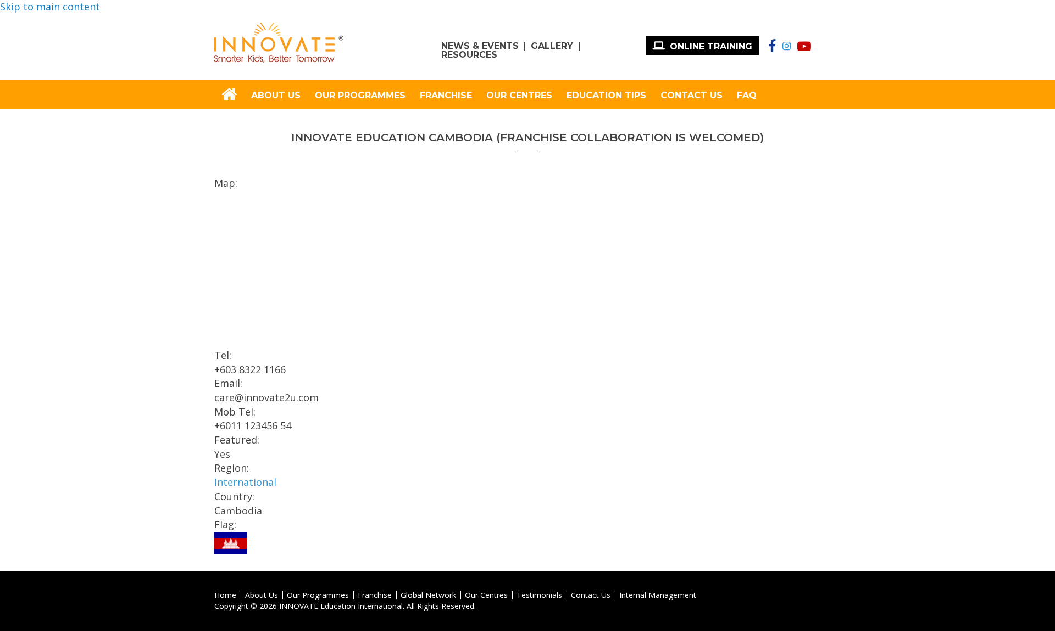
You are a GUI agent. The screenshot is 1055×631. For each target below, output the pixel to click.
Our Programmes (360, 95)
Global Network (428, 595)
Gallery (552, 46)
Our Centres (519, 95)
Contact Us (691, 95)
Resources (469, 55)
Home (225, 595)
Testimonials (539, 595)
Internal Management (657, 595)
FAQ (747, 95)
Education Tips (606, 95)
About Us (276, 95)
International (245, 482)
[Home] (278, 43)
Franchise (446, 95)
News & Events (480, 46)
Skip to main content (50, 6)
